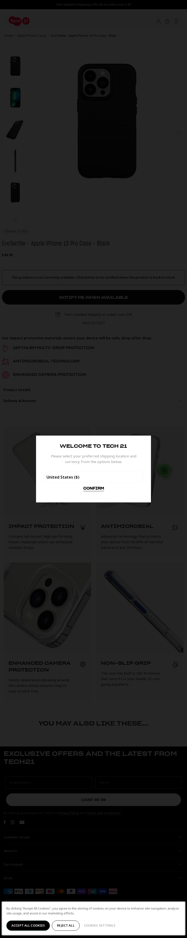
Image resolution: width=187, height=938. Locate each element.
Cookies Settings (99, 925)
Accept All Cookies (28, 925)
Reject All (65, 925)
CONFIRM (93, 488)
